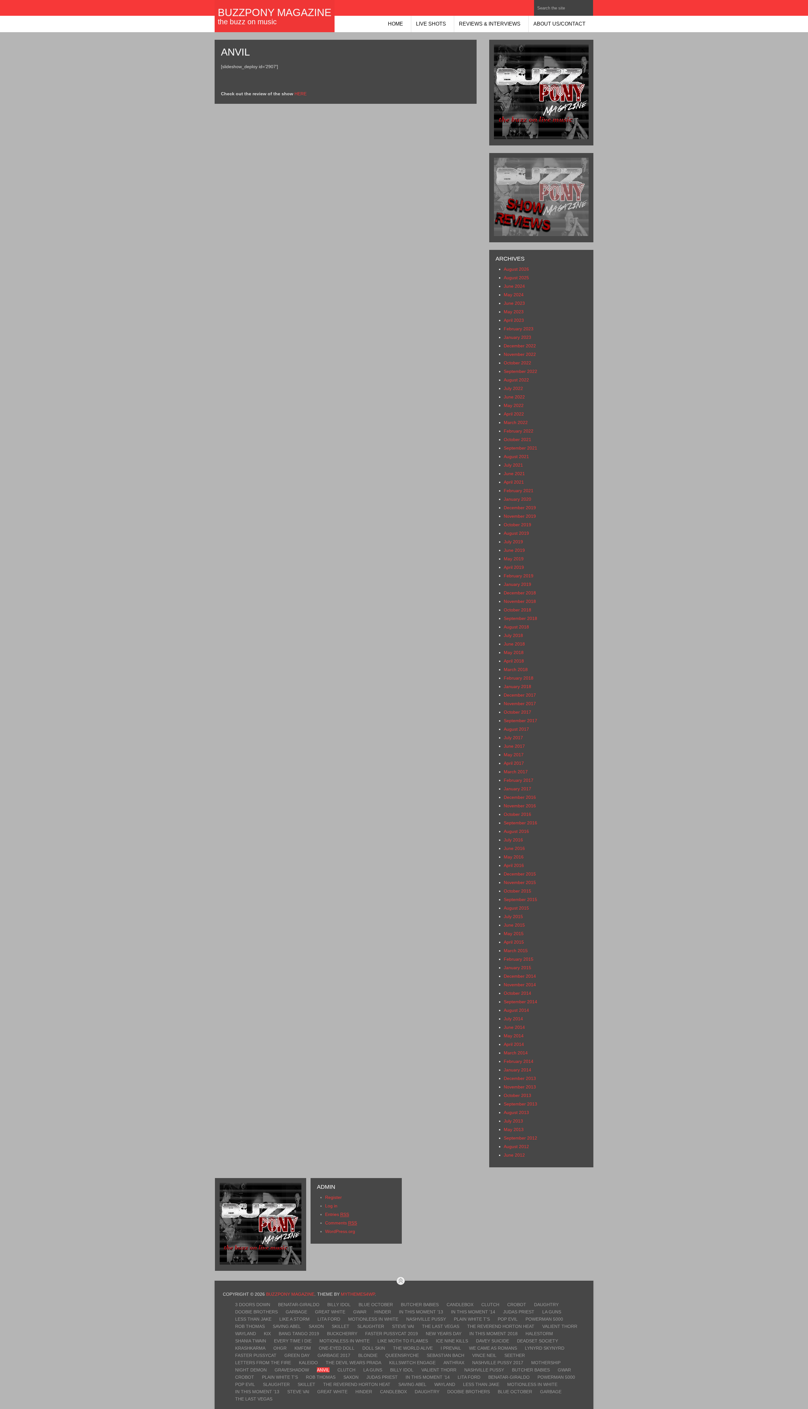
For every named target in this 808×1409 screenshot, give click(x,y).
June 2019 (514, 550)
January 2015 (517, 967)
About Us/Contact (559, 24)
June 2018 (514, 643)
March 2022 (516, 422)
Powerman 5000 (544, 1319)
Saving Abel (287, 1326)
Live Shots (431, 24)
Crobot (516, 1304)
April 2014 (514, 1044)
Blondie (367, 1355)
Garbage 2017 (334, 1355)
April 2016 (514, 865)
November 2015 (520, 882)
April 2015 (514, 942)
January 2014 (517, 1069)
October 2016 (517, 814)
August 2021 (516, 456)
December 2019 (520, 507)
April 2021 (514, 482)
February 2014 (518, 1061)
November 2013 (520, 1086)
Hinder (382, 1311)
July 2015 (513, 916)
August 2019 (516, 533)
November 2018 (520, 601)
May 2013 (514, 1129)
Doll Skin (373, 1348)
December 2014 (520, 976)
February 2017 (518, 780)
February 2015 (518, 959)
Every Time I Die (293, 1340)
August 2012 (516, 1146)
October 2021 (517, 439)
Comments (341, 1222)
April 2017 (514, 763)
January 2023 (517, 337)
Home (395, 24)
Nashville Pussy (426, 1319)
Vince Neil (484, 1355)
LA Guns (551, 1311)
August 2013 (516, 1112)
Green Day (297, 1355)
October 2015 (517, 890)
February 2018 (518, 678)
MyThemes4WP (358, 1294)
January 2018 (517, 686)
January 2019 (517, 584)
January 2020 (517, 499)
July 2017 (513, 737)
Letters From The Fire (263, 1362)
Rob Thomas (250, 1326)
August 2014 (516, 1010)
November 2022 (520, 354)
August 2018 (516, 626)
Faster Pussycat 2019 (391, 1333)
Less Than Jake (253, 1319)
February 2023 (518, 328)
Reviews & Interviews (489, 24)
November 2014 (520, 984)
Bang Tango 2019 (299, 1333)
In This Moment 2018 (493, 1333)
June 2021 (514, 473)
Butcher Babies (420, 1304)
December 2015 (520, 873)
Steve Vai (403, 1326)
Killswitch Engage (412, 1362)
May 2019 (514, 558)
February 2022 (518, 430)
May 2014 (514, 1035)
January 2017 (517, 788)
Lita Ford (329, 1319)
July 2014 (513, 1018)
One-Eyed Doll (336, 1348)
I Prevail (451, 1348)
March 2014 (516, 1052)
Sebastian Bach (445, 1355)
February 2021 (518, 490)
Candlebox (460, 1304)
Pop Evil (508, 1319)
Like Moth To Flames (402, 1340)
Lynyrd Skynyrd (544, 1348)
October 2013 (517, 1095)
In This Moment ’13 (421, 1311)
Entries (337, 1214)
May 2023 (514, 311)
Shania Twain (250, 1340)
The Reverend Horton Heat (500, 1326)
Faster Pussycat (255, 1355)
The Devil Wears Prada (353, 1362)
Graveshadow (292, 1369)
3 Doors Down (252, 1304)
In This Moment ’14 (473, 1311)
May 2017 (514, 754)
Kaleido (308, 1362)
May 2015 (514, 933)
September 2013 (520, 1103)
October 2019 (517, 524)
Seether (514, 1355)
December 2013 (520, 1078)
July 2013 (513, 1120)
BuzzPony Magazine (274, 12)
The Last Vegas (440, 1326)
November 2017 (520, 703)
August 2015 (516, 908)
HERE (300, 93)
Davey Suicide (492, 1340)
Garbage (296, 1311)
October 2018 (517, 609)
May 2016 (514, 856)
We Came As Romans (493, 1348)
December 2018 (520, 592)
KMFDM (302, 1348)
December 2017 (520, 695)
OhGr (280, 1348)
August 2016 (516, 831)
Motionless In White (373, 1319)
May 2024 (514, 294)
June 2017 (514, 746)
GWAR (359, 1311)
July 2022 (513, 388)
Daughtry (546, 1304)
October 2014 (517, 993)
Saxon (316, 1326)
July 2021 (513, 465)
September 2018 (520, 618)
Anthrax (453, 1362)
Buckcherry (342, 1333)
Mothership (546, 1362)
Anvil (323, 1369)
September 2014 (520, 1001)
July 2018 (513, 635)
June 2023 (514, 303)
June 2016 (514, 848)
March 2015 (516, 950)
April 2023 (514, 320)
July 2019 (513, 541)
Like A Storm (294, 1319)
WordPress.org (340, 1231)
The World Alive (413, 1348)
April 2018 (514, 660)
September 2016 (520, 822)
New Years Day (443, 1333)
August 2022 (516, 379)
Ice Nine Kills (452, 1340)
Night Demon (251, 1369)
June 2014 (514, 1027)
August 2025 (516, 277)
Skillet (340, 1326)
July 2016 (513, 839)
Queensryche (402, 1355)
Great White (330, 1311)
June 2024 (514, 286)
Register (333, 1197)
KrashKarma (250, 1348)
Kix (267, 1333)
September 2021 (520, 448)
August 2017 (516, 729)
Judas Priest (518, 1311)
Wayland (245, 1333)
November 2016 (520, 805)
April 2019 (514, 567)
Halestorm (539, 1333)
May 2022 (514, 405)
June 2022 (514, 396)
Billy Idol (339, 1304)
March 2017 (516, 771)
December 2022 (520, 345)
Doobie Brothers (256, 1311)
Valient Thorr (559, 1326)
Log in (331, 1205)
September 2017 (520, 720)
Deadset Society (537, 1340)
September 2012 (520, 1138)
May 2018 (514, 652)
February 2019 (518, 575)
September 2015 (520, 899)
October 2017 (517, 712)
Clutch (490, 1304)
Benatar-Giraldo (298, 1304)
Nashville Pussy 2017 (497, 1362)
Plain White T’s (472, 1319)
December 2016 (520, 797)
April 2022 (514, 413)
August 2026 (516, 269)
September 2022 (520, 371)
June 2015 (514, 925)
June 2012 (514, 1155)
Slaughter (370, 1326)
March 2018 (516, 669)
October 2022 (517, 362)
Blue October (376, 1304)
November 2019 (520, 516)
